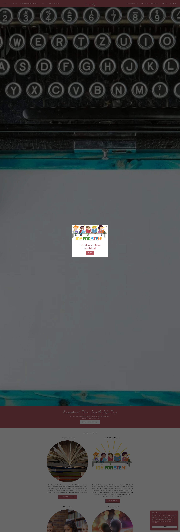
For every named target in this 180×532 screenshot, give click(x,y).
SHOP (90, 253)
